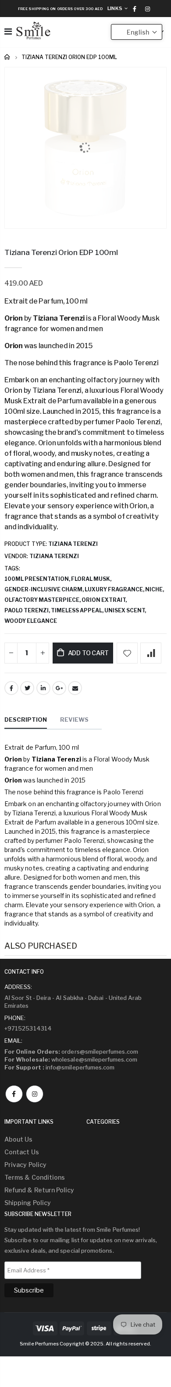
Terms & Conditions (34, 1177)
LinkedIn (43, 688)
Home (7, 57)
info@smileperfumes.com (59, 1067)
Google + (59, 688)
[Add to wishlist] (127, 653)
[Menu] (8, 31)
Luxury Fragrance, (115, 589)
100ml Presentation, (37, 579)
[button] (136, 31)
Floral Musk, (91, 579)
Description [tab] (25, 719)
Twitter (27, 688)
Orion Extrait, (105, 600)
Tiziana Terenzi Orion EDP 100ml (61, 252)
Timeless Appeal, (77, 610)
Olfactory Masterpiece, (43, 600)
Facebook (11, 688)
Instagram (34, 1094)
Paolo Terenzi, (27, 610)
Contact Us (21, 1152)
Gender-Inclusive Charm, (44, 589)
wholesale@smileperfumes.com (70, 1059)
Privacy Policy (25, 1164)
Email (75, 688)
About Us (18, 1139)
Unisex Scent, (125, 610)
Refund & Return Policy (39, 1190)
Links (114, 8)
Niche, (155, 589)
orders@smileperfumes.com (71, 1051)
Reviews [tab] (74, 719)
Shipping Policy (27, 1202)
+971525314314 (28, 1028)
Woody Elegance (30, 621)
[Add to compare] (150, 653)
